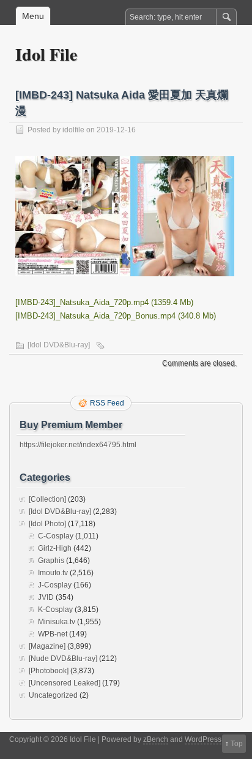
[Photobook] (49, 670)
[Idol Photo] (47, 523)
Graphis (51, 560)
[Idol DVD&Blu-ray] (59, 345)
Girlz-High (55, 548)
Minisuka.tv (56, 621)
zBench (155, 739)
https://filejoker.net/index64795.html (78, 444)
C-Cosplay (55, 536)
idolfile (73, 130)
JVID (46, 597)
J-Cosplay (55, 585)
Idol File (46, 54)
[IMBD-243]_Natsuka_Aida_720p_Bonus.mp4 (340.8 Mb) (115, 315)
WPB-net (52, 634)
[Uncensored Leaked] (64, 683)
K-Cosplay (55, 609)
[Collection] (47, 499)
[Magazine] (47, 646)
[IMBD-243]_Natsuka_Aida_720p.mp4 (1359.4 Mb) (104, 302)
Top (237, 743)
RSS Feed (107, 403)
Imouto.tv (53, 572)
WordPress (203, 739)
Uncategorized (53, 695)
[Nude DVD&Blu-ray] (63, 658)
